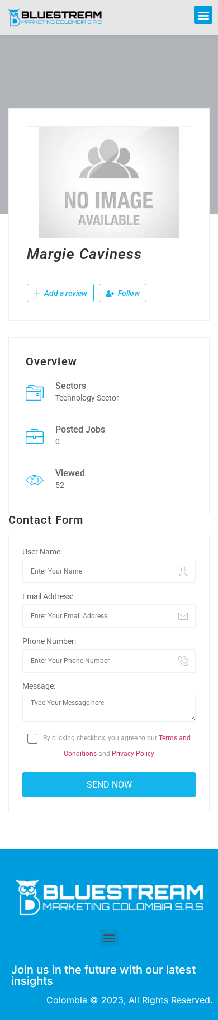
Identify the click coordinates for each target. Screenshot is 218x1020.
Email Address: (47, 596)
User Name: (42, 552)
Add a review (64, 293)
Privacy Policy (133, 754)
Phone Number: (49, 641)
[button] (203, 15)
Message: (38, 686)
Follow (128, 293)
